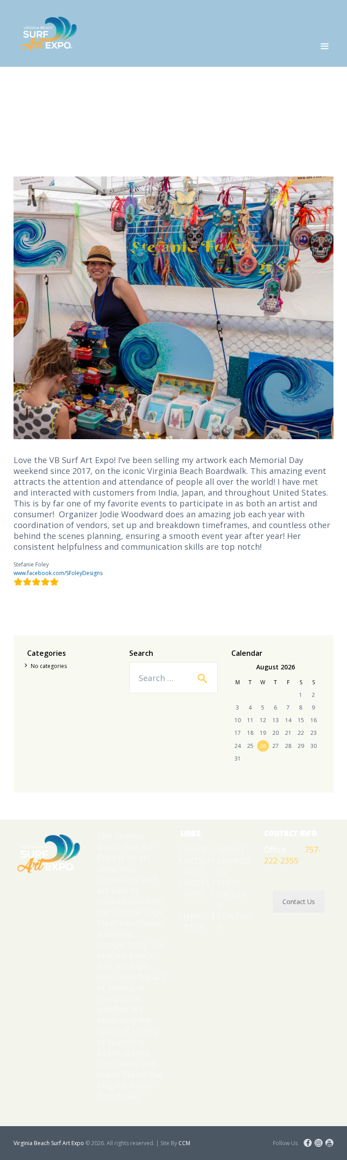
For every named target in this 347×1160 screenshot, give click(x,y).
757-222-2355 (292, 855)
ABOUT (231, 849)
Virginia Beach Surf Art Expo (49, 1143)
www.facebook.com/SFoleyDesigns (58, 573)
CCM (184, 1143)
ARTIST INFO (197, 866)
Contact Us (298, 901)
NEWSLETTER (199, 922)
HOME (195, 849)
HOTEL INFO (196, 888)
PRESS (228, 882)
